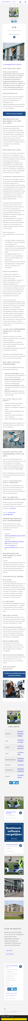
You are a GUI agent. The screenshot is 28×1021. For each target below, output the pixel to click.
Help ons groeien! (12, 965)
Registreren (10, 954)
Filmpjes (20, 736)
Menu (25, 1)
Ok (14, 1019)
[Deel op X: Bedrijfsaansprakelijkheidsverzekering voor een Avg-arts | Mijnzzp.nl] (14, 22)
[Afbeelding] (14, 866)
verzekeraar (13, 508)
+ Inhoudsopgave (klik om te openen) (12, 64)
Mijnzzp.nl (6, 1)
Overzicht (20, 731)
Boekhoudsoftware (12, 844)
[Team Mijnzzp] (14, 37)
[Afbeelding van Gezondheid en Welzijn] (14, 803)
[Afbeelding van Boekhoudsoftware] (14, 833)
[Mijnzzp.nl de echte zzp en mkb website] (14, 12)
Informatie (20, 733)
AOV (14, 1)
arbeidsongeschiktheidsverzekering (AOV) (15, 535)
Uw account (20, 1)
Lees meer (9, 950)
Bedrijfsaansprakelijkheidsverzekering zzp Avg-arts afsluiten (15, 674)
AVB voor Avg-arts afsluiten (14, 113)
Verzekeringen (22, 765)
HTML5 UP (15, 1011)
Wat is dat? (12, 1016)
